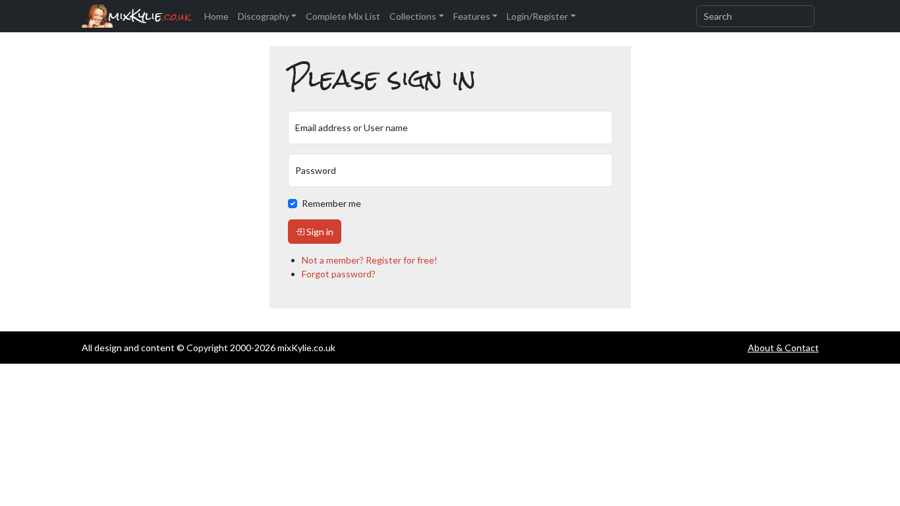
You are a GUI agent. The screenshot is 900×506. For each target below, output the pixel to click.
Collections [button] (412, 16)
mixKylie (149, 16)
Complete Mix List (343, 16)
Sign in (318, 231)
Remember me (331, 203)
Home (216, 16)
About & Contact (783, 347)
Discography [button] (263, 16)
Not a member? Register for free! (369, 260)
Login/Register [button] (537, 16)
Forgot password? (339, 273)
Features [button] (471, 16)
